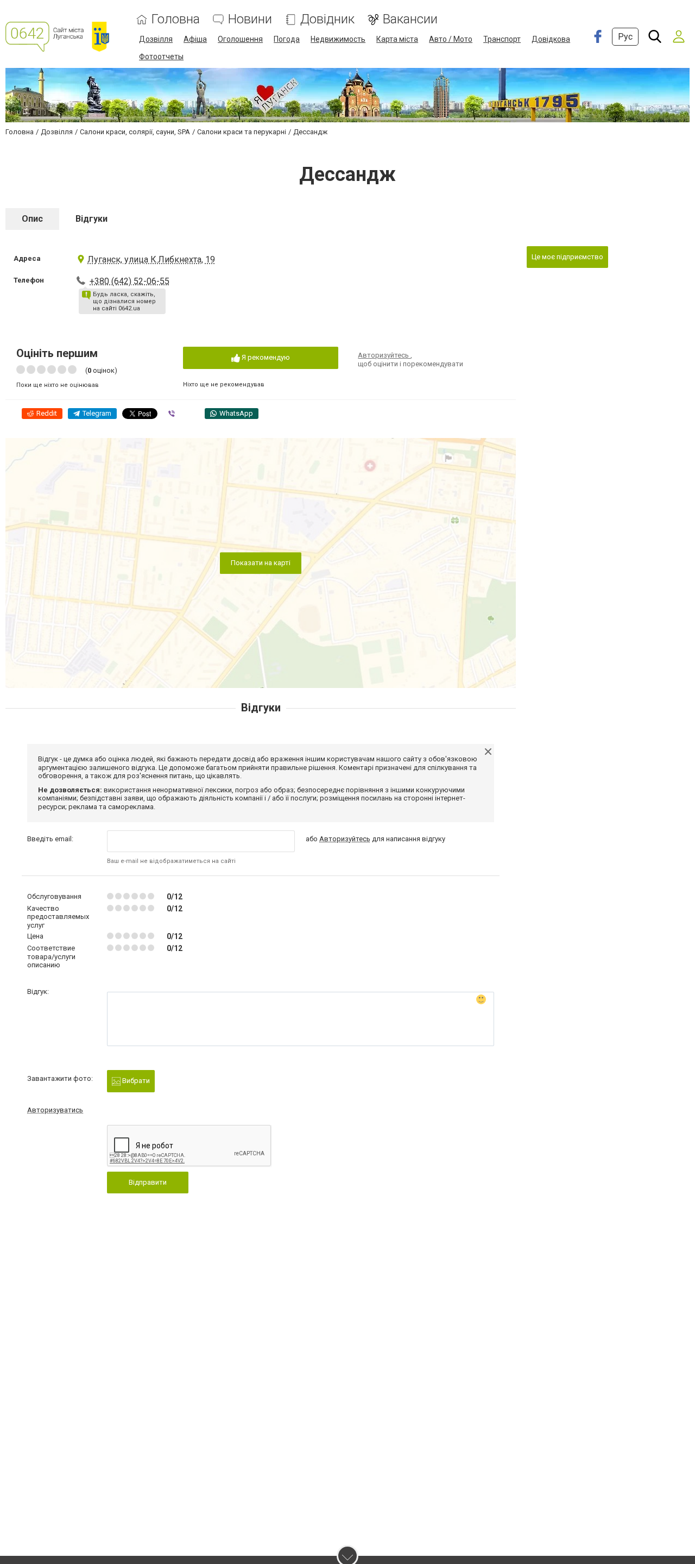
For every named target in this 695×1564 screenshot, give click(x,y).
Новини (250, 19)
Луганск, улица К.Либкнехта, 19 (151, 259)
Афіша (195, 39)
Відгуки (91, 219)
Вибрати (135, 1081)
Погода (287, 39)
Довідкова (551, 39)
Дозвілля (156, 39)
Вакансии (410, 19)
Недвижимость (338, 39)
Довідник (327, 19)
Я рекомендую (265, 357)
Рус (625, 37)
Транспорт (502, 39)
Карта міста (397, 39)
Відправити (148, 1182)
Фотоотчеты (161, 56)
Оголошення (240, 39)
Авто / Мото (450, 39)
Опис (32, 219)
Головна (175, 19)
